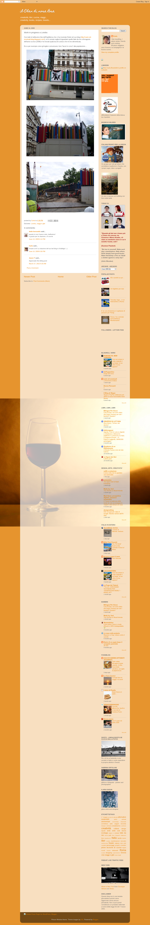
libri (103, 840)
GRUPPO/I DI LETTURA (112, 421)
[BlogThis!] (51, 221)
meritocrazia (104, 843)
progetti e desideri (120, 845)
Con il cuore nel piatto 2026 (117, 721)
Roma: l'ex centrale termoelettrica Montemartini (117, 318)
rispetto (109, 850)
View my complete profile (110, 52)
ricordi (103, 850)
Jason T (32, 258)
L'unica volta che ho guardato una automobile (113, 474)
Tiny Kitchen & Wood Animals (113, 490)
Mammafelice (108, 622)
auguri (117, 824)
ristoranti (115, 850)
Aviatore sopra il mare (112, 556)
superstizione (116, 852)
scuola (103, 852)
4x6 (82, 919)
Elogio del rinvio (109, 373)
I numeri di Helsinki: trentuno (117, 530)
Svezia (123, 853)
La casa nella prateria (112, 633)
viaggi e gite (41, 223)
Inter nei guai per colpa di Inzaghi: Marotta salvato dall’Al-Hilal (114, 513)
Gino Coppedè (116, 835)
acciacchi (110, 817)
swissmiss (107, 480)
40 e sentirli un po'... (117, 278)
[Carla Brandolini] (102, 60)
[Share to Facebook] (55, 221)
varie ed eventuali (110, 379)
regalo (124, 847)
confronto (123, 826)
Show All (124, 403)
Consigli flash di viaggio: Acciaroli (117, 678)
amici (115, 819)
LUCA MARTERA (110, 571)
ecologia (104, 833)
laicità (120, 838)
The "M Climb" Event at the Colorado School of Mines (118, 546)
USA (102, 855)
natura (117, 843)
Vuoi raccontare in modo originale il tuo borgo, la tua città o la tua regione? (118, 362)
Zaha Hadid (118, 855)
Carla (31, 246)
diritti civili (116, 831)
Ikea (102, 838)
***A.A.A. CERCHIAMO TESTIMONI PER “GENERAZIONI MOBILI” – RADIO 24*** (112, 589)
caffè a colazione (110, 471)
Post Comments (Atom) (41, 281)
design (123, 828)
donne (124, 831)
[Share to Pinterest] (57, 221)
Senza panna (108, 719)
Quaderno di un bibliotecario (109, 447)
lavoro (124, 838)
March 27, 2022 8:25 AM (37, 264)
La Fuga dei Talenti (111, 585)
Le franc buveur (110, 676)
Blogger (95, 919)
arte (111, 824)
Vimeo (111, 889)
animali (124, 819)
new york (123, 843)
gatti (109, 835)
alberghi (115, 817)
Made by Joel (109, 489)
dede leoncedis (35, 231)
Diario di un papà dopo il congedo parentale (113, 643)
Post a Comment (32, 268)
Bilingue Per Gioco (111, 411)
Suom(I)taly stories (111, 528)
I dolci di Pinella (110, 690)
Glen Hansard (116, 558)
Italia (114, 837)
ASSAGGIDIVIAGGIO (111, 704)
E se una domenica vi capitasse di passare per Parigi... (113, 311)
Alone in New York (107, 886)
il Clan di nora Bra (37, 11)
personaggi (110, 845)
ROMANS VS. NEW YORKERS (110, 356)
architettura (104, 824)
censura (109, 826)
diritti (108, 831)
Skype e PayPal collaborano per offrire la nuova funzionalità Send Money (114, 396)
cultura (116, 828)
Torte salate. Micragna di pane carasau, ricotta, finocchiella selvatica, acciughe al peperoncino (118, 666)
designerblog (109, 510)
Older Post (91, 276)
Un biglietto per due (117, 289)
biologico (103, 826)
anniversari (105, 821)
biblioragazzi (108, 430)
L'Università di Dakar (110, 381)
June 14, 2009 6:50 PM (37, 251)
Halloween (123, 835)
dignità (103, 831)
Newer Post (29, 276)
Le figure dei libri (110, 457)
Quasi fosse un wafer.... (117, 693)
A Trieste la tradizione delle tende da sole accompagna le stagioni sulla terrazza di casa (113, 503)
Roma (123, 850)
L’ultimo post (108, 459)
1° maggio (104, 817)
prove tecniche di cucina (111, 847)
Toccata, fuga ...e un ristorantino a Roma (117, 300)
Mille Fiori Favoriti (110, 542)
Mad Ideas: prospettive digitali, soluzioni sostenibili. (112, 497)
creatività (106, 828)
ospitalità (103, 845)
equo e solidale (114, 833)
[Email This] (49, 221)
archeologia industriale (119, 821)
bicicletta (123, 824)
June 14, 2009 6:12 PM (37, 239)
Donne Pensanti (110, 386)
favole (106, 835)
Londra (33, 223)
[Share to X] (53, 221)
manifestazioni (115, 841)
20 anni (106, 645)
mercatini (123, 841)
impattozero (108, 838)
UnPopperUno (109, 372)
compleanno (116, 826)
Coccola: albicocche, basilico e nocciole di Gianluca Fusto (118, 709)
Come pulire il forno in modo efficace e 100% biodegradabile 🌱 (114, 626)
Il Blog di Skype (109, 393)
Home (61, 276)
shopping (109, 853)
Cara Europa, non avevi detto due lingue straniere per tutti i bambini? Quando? (113, 414)
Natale (111, 843)
